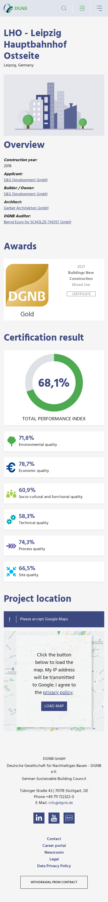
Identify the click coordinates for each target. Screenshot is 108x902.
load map (54, 706)
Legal (54, 859)
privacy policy (58, 693)
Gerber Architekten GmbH (26, 208)
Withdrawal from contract (54, 882)
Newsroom (54, 852)
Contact (54, 839)
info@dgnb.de (60, 803)
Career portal (54, 846)
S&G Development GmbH (25, 180)
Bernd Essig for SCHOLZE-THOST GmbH (37, 222)
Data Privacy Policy (54, 866)
